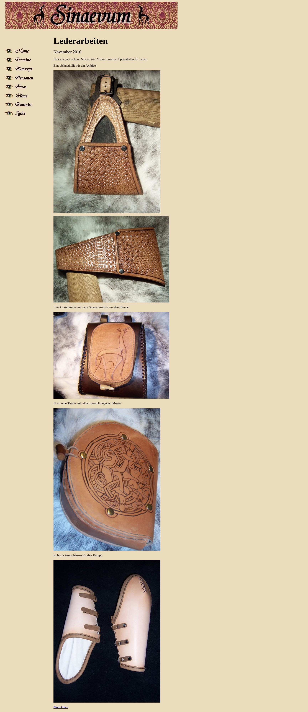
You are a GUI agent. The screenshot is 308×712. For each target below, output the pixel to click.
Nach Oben (60, 707)
